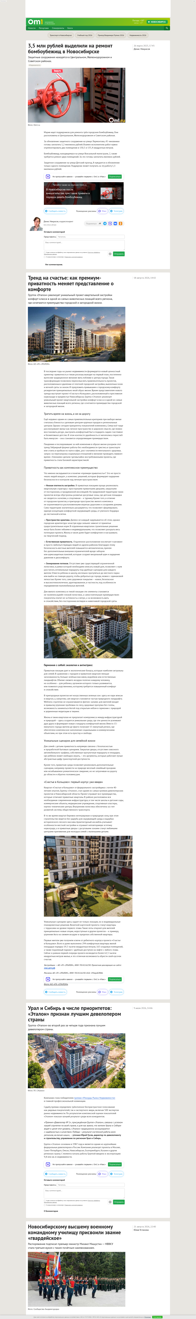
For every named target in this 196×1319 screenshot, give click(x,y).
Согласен (157, 1317)
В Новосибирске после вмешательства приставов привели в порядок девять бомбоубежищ (68, 193)
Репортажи (44, 28)
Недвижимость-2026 (138, 35)
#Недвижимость (34, 65)
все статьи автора (50, 225)
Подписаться (115, 176)
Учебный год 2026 (84, 35)
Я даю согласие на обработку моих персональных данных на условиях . (72, 253)
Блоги (70, 28)
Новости (32, 28)
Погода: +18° (138, 21)
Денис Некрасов (142, 48)
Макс (104, 211)
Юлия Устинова (141, 1229)
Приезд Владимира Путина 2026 (111, 35)
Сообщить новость (57, 211)
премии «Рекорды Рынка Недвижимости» (94, 1097)
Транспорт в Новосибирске (61, 35)
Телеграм (118, 211)
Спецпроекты (58, 28)
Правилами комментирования (74, 257)
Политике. (148, 1317)
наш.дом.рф (49, 968)
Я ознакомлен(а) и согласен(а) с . (64, 257)
